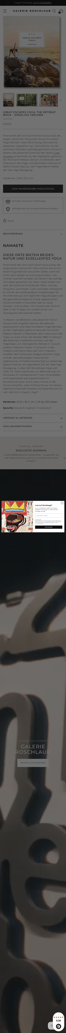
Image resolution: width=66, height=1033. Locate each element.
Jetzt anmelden (48, 527)
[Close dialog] (62, 502)
